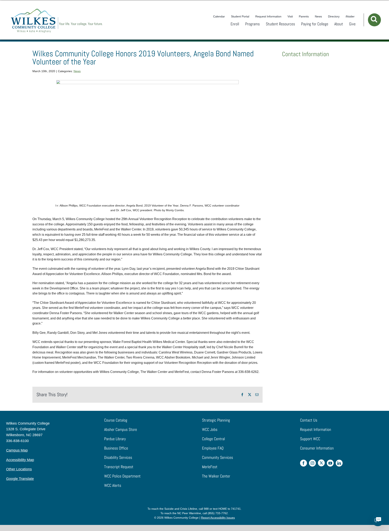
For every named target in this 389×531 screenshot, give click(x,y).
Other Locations (19, 469)
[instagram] (312, 463)
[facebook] (303, 463)
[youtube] (330, 463)
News (77, 71)
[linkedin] (339, 463)
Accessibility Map (20, 460)
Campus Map (17, 450)
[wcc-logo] (56, 9)
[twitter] (321, 462)
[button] (374, 19)
